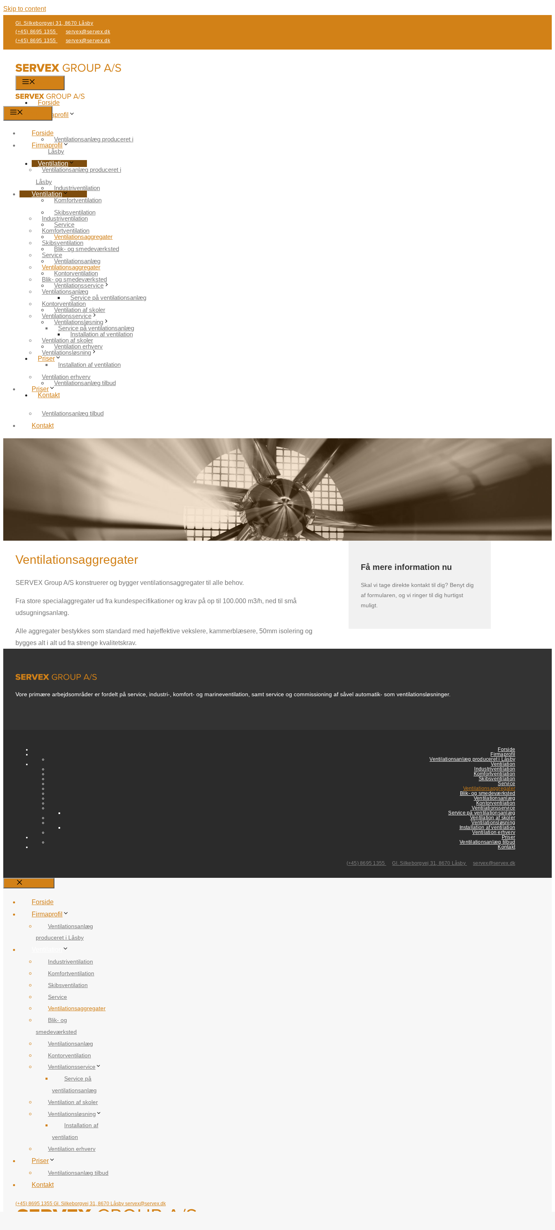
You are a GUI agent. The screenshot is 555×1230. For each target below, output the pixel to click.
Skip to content (24, 8)
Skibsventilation (62, 242)
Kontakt (49, 395)
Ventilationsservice (66, 315)
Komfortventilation (78, 200)
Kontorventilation (64, 303)
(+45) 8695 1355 (36, 32)
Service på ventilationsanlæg (108, 297)
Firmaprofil (53, 114)
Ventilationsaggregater (71, 267)
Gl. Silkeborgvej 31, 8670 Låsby (54, 23)
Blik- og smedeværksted (74, 279)
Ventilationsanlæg (65, 291)
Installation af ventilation (89, 364)
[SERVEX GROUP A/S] (50, 100)
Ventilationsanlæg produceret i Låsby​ (90, 145)
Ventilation (47, 194)
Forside (43, 133)
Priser (40, 388)
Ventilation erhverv (66, 376)
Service (52, 254)
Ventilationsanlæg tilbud (73, 413)
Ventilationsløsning (66, 352)
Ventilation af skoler (67, 340)
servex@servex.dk (88, 32)
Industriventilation (77, 187)
